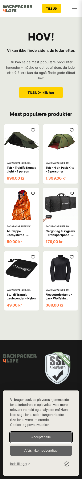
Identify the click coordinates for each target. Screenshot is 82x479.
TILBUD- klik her (41, 92)
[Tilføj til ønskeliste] (33, 130)
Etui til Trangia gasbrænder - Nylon (21, 296)
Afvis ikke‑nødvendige (41, 450)
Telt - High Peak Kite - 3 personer (60, 169)
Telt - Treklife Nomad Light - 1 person (21, 169)
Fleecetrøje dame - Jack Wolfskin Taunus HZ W (59, 298)
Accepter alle (41, 437)
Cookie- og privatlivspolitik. (30, 424)
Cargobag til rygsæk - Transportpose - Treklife (60, 234)
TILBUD (51, 8)
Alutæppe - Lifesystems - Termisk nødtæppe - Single (21, 236)
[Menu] (74, 8)
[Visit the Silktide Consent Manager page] (67, 464)
